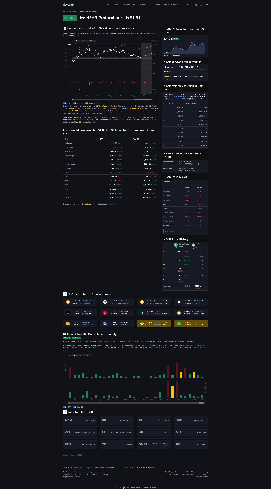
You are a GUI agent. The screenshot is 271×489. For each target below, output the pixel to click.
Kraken (128, 468)
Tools (187, 5)
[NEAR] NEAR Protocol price (88, 11)
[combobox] (75, 28)
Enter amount (169, 72)
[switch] (64, 103)
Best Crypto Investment (172, 5)
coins (116, 5)
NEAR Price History (175, 239)
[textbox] (73, 28)
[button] (206, 4)
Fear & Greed (155, 5)
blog (195, 5)
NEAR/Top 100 (94, 103)
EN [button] (202, 5)
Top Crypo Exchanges (82, 468)
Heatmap (126, 5)
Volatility (143, 5)
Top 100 (80, 103)
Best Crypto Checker (69, 11)
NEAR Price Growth (176, 177)
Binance (120, 468)
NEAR (69, 103)
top (107, 5)
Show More (169, 231)
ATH (134, 5)
